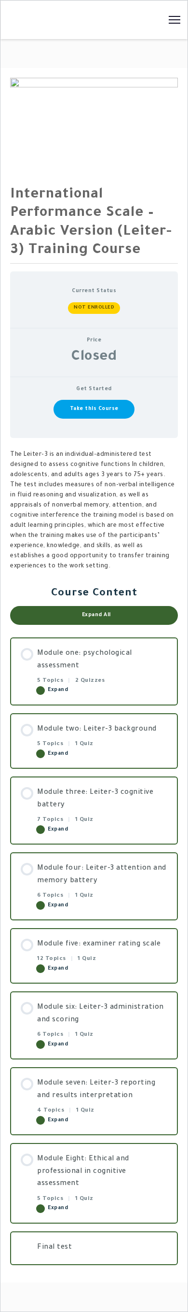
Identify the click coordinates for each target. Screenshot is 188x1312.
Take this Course (94, 409)
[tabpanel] (94, 511)
